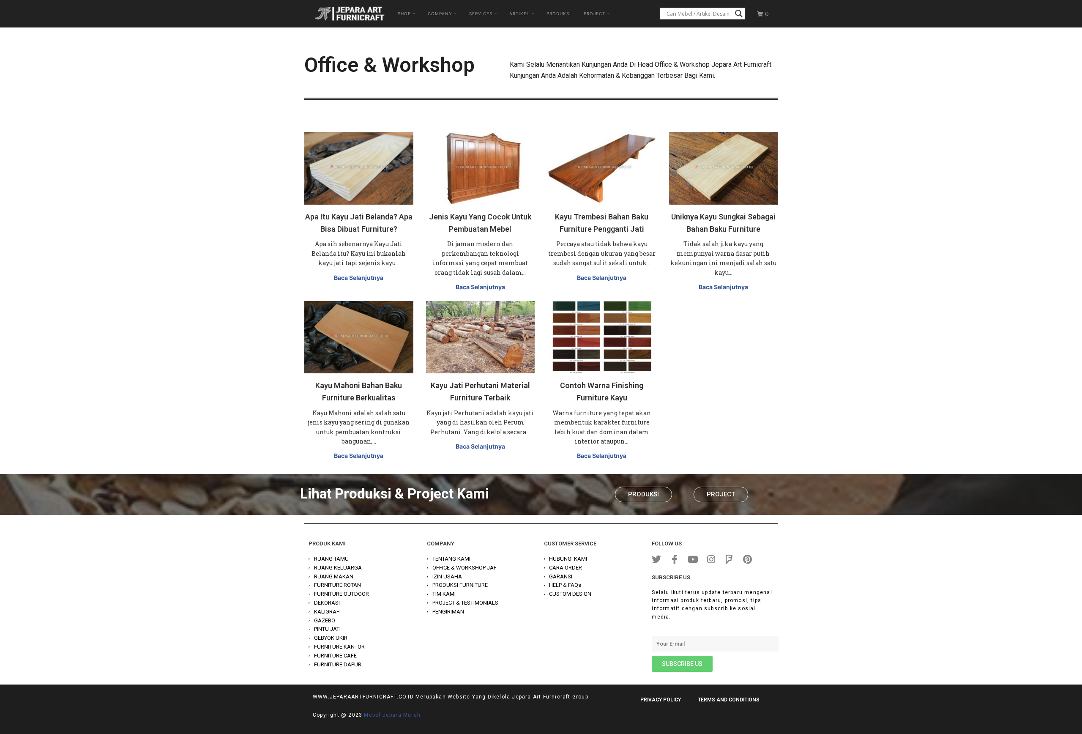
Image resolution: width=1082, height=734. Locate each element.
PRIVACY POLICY (660, 700)
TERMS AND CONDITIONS (729, 700)
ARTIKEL (519, 13)
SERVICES (480, 13)
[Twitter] (656, 559)
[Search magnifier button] (739, 13)
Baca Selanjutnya (358, 277)
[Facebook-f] (674, 559)
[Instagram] (711, 559)
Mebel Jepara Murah (392, 715)
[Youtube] (692, 559)
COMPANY (440, 13)
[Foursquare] (729, 559)
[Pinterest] (747, 559)
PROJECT (594, 13)
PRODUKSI (558, 13)
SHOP (404, 13)
